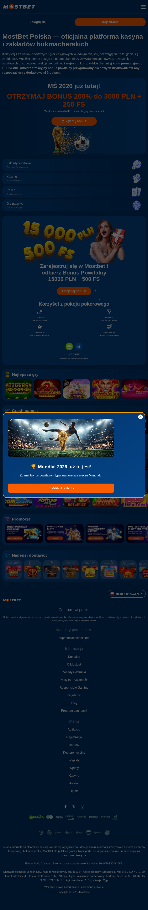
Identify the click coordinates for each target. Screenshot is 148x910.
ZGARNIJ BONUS (61, 488)
